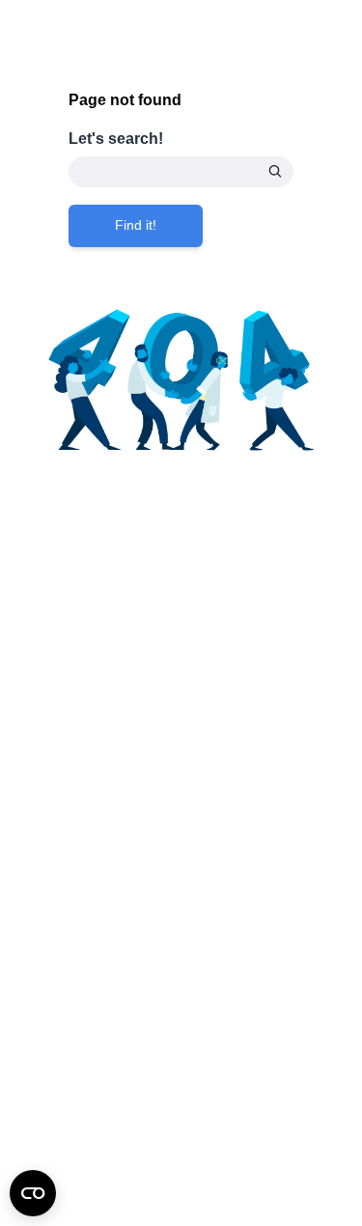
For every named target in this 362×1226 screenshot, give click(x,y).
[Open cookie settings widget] (33, 1193)
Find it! (135, 225)
